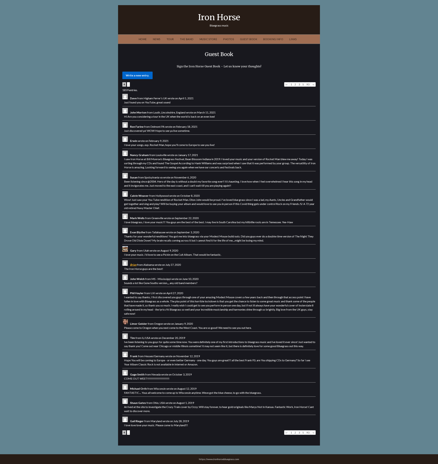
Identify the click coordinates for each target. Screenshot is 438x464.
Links (293, 39)
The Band (187, 39)
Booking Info (273, 39)
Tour (170, 39)
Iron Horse (219, 17)
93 (307, 84)
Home (143, 39)
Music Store (208, 39)
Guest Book (248, 39)
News (156, 39)
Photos (228, 39)
